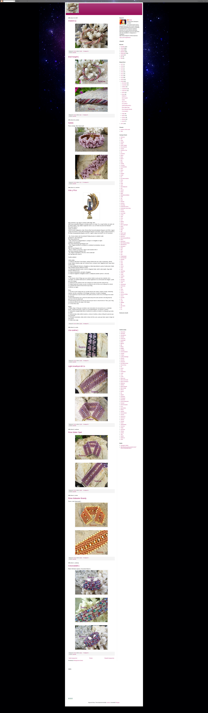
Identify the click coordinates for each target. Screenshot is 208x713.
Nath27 (122, 394)
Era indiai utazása (125, 178)
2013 (122, 71)
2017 (122, 64)
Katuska (122, 201)
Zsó (121, 299)
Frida (122, 183)
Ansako (122, 148)
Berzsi (122, 158)
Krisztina (122, 211)
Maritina (122, 384)
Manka (122, 221)
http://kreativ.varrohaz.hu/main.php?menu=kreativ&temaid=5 (128, 447)
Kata (122, 200)
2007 (122, 123)
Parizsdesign (123, 257)
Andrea (122, 142)
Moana (122, 391)
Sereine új (123, 416)
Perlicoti (122, 403)
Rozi (122, 261)
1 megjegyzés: (85, 114)
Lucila (122, 376)
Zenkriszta (123, 286)
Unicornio (123, 429)
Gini (121, 188)
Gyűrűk (122, 55)
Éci (121, 307)
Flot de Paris (123, 365)
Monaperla (123, 234)
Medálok (122, 51)
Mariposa (123, 383)
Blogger (117, 702)
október (124, 86)
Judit (122, 196)
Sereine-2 (123, 418)
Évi (121, 309)
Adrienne (123, 137)
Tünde (122, 272)
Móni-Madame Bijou (125, 243)
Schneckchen (124, 413)
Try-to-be (123, 426)
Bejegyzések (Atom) (78, 660)
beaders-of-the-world (125, 129)
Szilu (122, 262)
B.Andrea (123, 153)
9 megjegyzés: (86, 557)
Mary (122, 229)
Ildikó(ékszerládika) (125, 195)
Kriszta (122, 209)
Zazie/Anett (123, 284)
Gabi (122, 185)
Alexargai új (123, 335)
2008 (122, 81)
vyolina (122, 432)
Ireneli (122, 368)
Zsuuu (122, 290)
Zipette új (123, 437)
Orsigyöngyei (124, 256)
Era (121, 176)
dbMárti (122, 302)
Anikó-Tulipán (124, 145)
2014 (122, 70)
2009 (122, 79)
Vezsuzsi (123, 281)
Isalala (70, 123)
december (124, 83)
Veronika (123, 279)
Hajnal (122, 190)
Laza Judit (123, 213)
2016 (122, 66)
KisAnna (122, 203)
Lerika (122, 214)
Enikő (122, 175)
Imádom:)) (72, 21)
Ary (121, 152)
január (123, 121)
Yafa (122, 434)
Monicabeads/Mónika (125, 238)
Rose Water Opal (75, 432)
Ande (122, 140)
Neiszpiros (123, 246)
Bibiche (122, 343)
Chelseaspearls (124, 351)
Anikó (122, 143)
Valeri (122, 277)
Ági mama (123, 305)
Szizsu (122, 266)
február (123, 119)
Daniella (122, 360)
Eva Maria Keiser (124, 363)
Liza (122, 219)
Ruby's (122, 409)
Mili (121, 231)
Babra (122, 155)
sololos (108, 702)
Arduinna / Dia (124, 150)
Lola (122, 375)
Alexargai (123, 333)
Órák (122, 58)
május (123, 113)
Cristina (122, 355)
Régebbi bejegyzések (109, 658)
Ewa (122, 181)
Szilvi (122, 264)
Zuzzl (122, 439)
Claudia (122, 353)
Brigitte (122, 348)
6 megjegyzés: (86, 323)
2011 (122, 75)
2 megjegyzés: (86, 360)
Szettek (122, 50)
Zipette (122, 436)
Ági (121, 304)
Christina (123, 165)
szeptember (124, 88)
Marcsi (122, 223)
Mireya (122, 389)
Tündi (122, 274)
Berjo (122, 157)
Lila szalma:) (73, 330)
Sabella (122, 411)
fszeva (130, 20)
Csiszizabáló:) (73, 566)
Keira (122, 370)
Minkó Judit (123, 233)
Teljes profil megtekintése (125, 37)
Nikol (122, 248)
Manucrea (123, 378)
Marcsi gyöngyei (124, 224)
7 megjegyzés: (86, 652)
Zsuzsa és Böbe (124, 294)
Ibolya (122, 191)
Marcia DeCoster (124, 379)
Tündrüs (122, 276)
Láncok (122, 48)
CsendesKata (124, 166)
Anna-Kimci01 (124, 147)
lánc (122, 56)
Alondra (122, 336)
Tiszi (122, 269)
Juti (121, 198)
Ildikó (122, 193)
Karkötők (74, 52)
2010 (122, 77)
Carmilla (122, 350)
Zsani (122, 289)
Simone (122, 419)
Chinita (122, 163)
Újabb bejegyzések (73, 658)
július (123, 92)
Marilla (122, 228)
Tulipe (122, 427)
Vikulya (122, 431)
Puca (122, 406)
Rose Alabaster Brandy (77, 498)
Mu (121, 393)
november (124, 84)
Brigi (122, 162)
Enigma (122, 173)
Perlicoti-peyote (124, 404)
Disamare (123, 361)
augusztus (124, 90)
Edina (122, 170)
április (123, 115)
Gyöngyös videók (124, 445)
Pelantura (123, 396)
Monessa (123, 236)
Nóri (122, 252)
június (123, 94)
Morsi (122, 239)
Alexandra (123, 332)
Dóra (122, 168)
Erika (122, 180)
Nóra (122, 251)
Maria (122, 226)
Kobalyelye (123, 371)
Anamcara (123, 338)
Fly (121, 366)
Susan (122, 422)
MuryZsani (123, 241)
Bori (121, 160)
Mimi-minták (123, 388)
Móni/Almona (124, 244)
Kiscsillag (123, 205)
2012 (122, 73)
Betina (122, 341)
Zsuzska (122, 297)
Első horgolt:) (73, 57)
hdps (122, 131)
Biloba (122, 346)
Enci (122, 171)
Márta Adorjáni (124, 386)
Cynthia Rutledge (124, 356)
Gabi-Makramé (124, 186)
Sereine (122, 414)
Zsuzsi (122, 295)
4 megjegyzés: (86, 51)
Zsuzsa (122, 292)
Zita (121, 287)
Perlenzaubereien (125, 401)
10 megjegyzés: (85, 182)
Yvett (122, 282)
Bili (121, 345)
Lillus (122, 218)
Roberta (122, 259)
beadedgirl (123, 340)
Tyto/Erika (123, 271)
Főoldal (91, 658)
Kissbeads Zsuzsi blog (126, 208)
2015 (122, 68)
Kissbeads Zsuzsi (124, 206)
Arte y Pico (72, 190)
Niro (122, 249)
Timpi (122, 267)
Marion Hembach (124, 381)
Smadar (122, 421)
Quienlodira (123, 408)
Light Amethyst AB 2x (76, 366)
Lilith (122, 216)
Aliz (121, 138)
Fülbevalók (123, 53)
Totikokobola (123, 424)
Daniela (122, 358)
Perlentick (123, 399)
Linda (122, 373)
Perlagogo (123, 398)
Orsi (121, 254)
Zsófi (122, 300)
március (124, 117)
